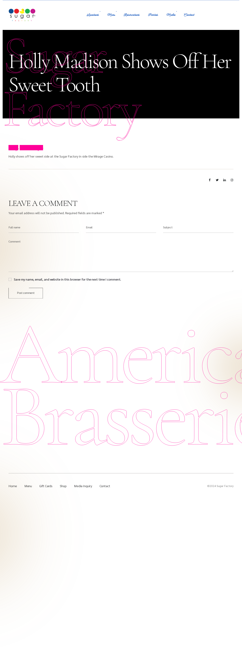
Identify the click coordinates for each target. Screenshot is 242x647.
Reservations (131, 15)
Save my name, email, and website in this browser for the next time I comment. (67, 279)
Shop (63, 486)
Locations (92, 15)
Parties (153, 15)
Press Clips (31, 147)
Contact (189, 15)
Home (13, 486)
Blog (13, 147)
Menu (111, 15)
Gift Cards (45, 486)
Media (170, 15)
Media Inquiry (83, 486)
